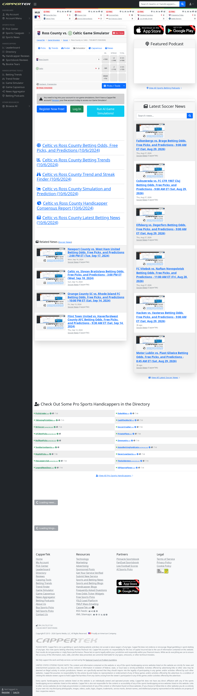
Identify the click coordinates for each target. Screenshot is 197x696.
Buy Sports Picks (45, 607)
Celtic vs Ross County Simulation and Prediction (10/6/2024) (74, 191)
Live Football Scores (127, 566)
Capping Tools (43, 579)
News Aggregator (15, 91)
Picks (43, 48)
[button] (191, 4)
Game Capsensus (15, 87)
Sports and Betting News (89, 579)
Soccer (65, 40)
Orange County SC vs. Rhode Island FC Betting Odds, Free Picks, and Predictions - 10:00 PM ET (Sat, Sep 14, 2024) (96, 297)
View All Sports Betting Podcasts (164, 88)
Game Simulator (15, 83)
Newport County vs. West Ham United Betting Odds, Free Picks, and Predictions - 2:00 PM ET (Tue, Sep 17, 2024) (96, 252)
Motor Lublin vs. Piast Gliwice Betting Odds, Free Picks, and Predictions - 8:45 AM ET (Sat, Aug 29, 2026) (162, 357)
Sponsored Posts (85, 569)
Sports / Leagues (15, 33)
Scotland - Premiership (48, 84)
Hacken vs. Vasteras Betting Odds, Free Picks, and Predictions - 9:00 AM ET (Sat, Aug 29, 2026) (161, 317)
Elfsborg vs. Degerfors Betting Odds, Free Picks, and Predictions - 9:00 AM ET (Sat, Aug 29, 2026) (161, 229)
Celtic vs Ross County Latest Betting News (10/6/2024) (78, 220)
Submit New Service (87, 576)
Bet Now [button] (120, 33)
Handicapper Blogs (86, 586)
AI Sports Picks (125, 569)
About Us (41, 604)
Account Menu (14, 18)
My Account (12, 14)
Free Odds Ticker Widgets (90, 593)
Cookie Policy (164, 566)
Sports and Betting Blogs (89, 583)
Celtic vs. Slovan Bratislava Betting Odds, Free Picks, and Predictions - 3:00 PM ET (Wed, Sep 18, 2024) (96, 274)
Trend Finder (13, 78)
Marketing (82, 562)
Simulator (80, 48)
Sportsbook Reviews (17, 60)
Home (39, 559)
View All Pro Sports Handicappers (115, 475)
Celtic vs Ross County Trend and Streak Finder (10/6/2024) (76, 176)
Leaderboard (13, 47)
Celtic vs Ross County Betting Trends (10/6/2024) (73, 162)
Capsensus (96, 48)
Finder (67, 48)
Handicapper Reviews (17, 56)
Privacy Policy (164, 562)
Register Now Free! (51, 109)
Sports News (13, 37)
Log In (16, 692)
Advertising (82, 566)
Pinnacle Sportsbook (128, 559)
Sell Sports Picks (45, 610)
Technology (82, 559)
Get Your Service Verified (89, 572)
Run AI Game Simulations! (105, 111)
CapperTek (41, 40)
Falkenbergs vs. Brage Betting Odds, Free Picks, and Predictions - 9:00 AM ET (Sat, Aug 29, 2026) (161, 145)
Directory (11, 51)
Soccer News (65, 242)
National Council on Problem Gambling (101, 660)
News (110, 48)
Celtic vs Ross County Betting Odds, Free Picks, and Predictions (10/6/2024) (77, 147)
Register (6, 692)
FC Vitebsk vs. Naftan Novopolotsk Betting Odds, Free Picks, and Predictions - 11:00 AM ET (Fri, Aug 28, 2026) (161, 275)
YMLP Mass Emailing (87, 604)
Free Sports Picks (85, 597)
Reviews (40, 576)
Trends (54, 48)
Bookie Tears (13, 64)
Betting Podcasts (15, 95)
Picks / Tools (113, 85)
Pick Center (12, 28)
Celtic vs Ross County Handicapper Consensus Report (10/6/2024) (72, 205)
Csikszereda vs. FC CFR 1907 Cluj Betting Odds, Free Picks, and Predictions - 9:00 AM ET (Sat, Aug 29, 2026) (161, 187)
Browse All (11, 106)
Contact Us (42, 614)
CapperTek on (83, 607)
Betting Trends (14, 74)
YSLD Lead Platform (87, 600)
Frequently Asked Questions (91, 590)
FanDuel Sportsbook (128, 562)
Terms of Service (166, 559)
